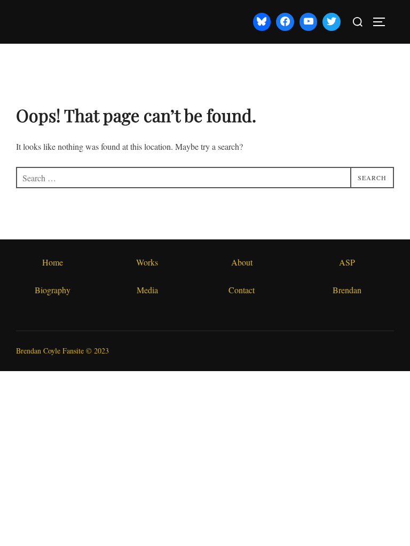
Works (147, 262)
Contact (241, 289)
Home (52, 262)
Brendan (347, 289)
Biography (52, 289)
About (242, 262)
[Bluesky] (262, 22)
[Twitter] (331, 22)
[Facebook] (285, 22)
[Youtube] (308, 22)
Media (147, 289)
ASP (347, 262)
